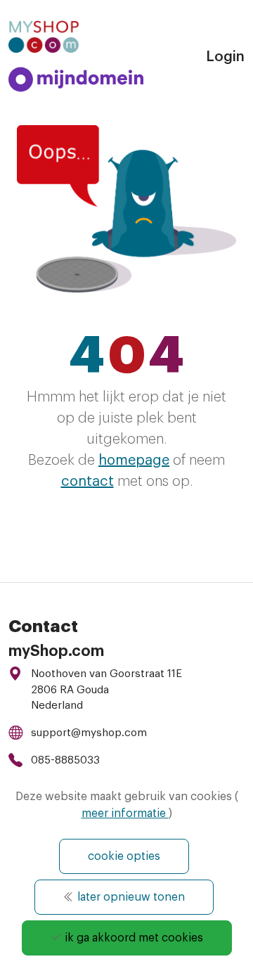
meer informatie (125, 813)
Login (225, 57)
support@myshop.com (89, 733)
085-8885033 (65, 760)
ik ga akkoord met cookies (132, 938)
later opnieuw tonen (129, 897)
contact (87, 482)
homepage (133, 460)
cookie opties (124, 856)
